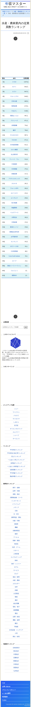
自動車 (16, 524)
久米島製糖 (14, 251)
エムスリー (16, 432)
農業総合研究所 (14, 232)
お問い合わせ (6, 686)
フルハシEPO (14, 188)
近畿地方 (16, 657)
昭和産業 (14, 106)
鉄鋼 (16, 590)
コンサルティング (16, 557)
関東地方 (16, 661)
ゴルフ (16, 573)
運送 (16, 613)
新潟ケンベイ (14, 227)
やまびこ (14, 111)
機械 (16, 527)
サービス (16, 570)
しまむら (16, 422)
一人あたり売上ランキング (16, 460)
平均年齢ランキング (16, 473)
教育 (16, 534)
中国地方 (16, 654)
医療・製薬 (16, 540)
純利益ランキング (16, 463)
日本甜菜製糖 (14, 144)
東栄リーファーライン (14, 265)
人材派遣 (16, 554)
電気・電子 (16, 607)
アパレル (16, 537)
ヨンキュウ (14, 241)
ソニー (16, 409)
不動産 (16, 626)
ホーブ (14, 261)
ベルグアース (14, 212)
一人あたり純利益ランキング (16, 466)
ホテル (16, 567)
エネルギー (16, 583)
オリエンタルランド (16, 428)
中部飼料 (14, 164)
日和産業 (14, 222)
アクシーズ (14, 120)
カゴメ (14, 91)
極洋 (14, 130)
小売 (16, 633)
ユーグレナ (14, 198)
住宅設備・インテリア (16, 630)
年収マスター (15, 4)
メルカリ (16, 415)
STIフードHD (14, 246)
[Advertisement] (15, 59)
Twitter (4, 700)
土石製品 (16, 593)
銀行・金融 (16, 487)
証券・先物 (16, 491)
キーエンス (16, 438)
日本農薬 (14, 169)
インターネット (16, 501)
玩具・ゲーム (16, 547)
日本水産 (14, 101)
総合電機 (16, 603)
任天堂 (16, 425)
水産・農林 (16, 580)
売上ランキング (16, 456)
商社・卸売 (16, 636)
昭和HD (14, 275)
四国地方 (16, 667)
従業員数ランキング (16, 470)
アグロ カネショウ (14, 178)
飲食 (16, 560)
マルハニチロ (14, 96)
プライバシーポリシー (9, 690)
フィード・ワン (14, 159)
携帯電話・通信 (16, 517)
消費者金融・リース (16, 497)
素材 (16, 600)
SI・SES (16, 514)
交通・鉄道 (16, 616)
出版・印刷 (16, 520)
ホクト (14, 86)
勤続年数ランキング (16, 476)
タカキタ (14, 183)
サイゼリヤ (16, 419)
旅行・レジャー (16, 564)
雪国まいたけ (14, 115)
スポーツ (16, 550)
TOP (3, 683)
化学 (16, 587)
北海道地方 (16, 647)
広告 (16, 511)
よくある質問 (6, 693)
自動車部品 (16, 530)
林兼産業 (14, 173)
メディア (16, 507)
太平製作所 (14, 236)
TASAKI (14, 140)
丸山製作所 (14, 154)
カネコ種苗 (14, 149)
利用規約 (5, 696)
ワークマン (16, 412)
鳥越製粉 (14, 207)
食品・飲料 (16, 577)
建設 (16, 623)
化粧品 (16, 544)
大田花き (14, 217)
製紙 (16, 597)
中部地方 (16, 664)
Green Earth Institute (14, 256)
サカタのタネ (14, 135)
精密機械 (16, 610)
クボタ (14, 82)
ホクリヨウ (14, 193)
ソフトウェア (16, 504)
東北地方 (16, 651)
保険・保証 (16, 494)
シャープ (16, 435)
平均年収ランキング (16, 450)
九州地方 (16, 671)
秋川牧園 (14, 203)
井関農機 (14, 125)
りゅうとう (14, 270)
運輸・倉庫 (16, 620)
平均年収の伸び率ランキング (16, 453)
